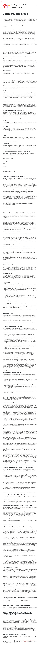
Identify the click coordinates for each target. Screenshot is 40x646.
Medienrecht (26, 641)
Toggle (2, 2)
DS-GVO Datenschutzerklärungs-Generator (27, 640)
